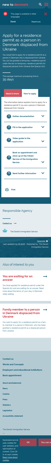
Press (5, 399)
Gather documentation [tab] (23, 116)
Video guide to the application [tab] (21, 140)
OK (28, 442)
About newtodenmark (12, 383)
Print (13, 190)
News (5, 388)
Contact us (7, 223)
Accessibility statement (13, 416)
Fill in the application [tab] (23, 127)
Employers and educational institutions (22, 370)
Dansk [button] (13, 22)
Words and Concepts (13, 364)
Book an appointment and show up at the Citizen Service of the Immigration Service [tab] (25, 157)
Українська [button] (36, 22)
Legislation (7, 410)
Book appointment (12, 375)
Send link (41, 241)
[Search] (40, 4)
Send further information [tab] (24, 173)
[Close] (46, 14)
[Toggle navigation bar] (47, 4)
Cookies (6, 394)
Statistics (7, 405)
